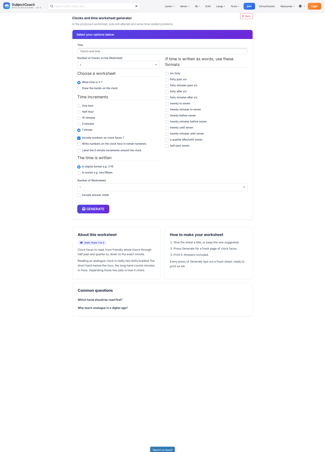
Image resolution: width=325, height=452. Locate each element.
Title (80, 45)
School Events (267, 6)
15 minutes (88, 117)
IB (196, 6)
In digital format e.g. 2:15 (97, 166)
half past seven (179, 145)
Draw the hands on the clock (100, 88)
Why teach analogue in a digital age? (103, 308)
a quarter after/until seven (186, 139)
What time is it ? (92, 82)
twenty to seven (180, 103)
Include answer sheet (95, 194)
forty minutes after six (183, 97)
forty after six (178, 91)
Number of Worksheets (91, 180)
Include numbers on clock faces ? (103, 137)
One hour (87, 105)
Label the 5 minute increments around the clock (111, 150)
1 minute (87, 129)
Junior (168, 6)
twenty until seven (181, 127)
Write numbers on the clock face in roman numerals (114, 143)
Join (249, 6)
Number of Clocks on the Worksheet (99, 58)
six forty (175, 73)
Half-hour (88, 111)
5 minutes (88, 123)
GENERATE (95, 209)
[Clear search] (136, 6)
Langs (219, 6)
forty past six (178, 79)
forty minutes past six (183, 85)
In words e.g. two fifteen (97, 172)
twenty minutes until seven (187, 133)
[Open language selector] (302, 6)
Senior (184, 6)
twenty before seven (183, 115)
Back (248, 16)
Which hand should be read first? (100, 300)
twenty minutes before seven (188, 121)
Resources (286, 6)
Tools (234, 6)
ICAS (207, 6)
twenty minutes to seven (185, 109)
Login (314, 6)
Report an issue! (162, 449)
